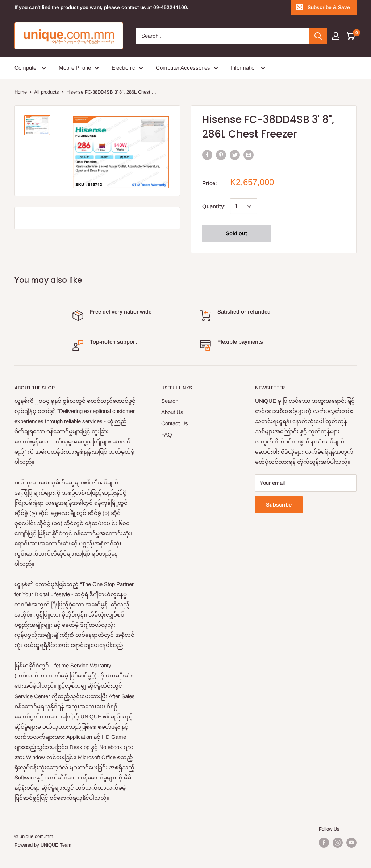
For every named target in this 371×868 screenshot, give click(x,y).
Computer (26, 68)
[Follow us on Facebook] (324, 843)
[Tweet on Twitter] (235, 155)
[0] (350, 36)
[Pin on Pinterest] (221, 155)
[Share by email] (248, 155)
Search (169, 401)
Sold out (236, 233)
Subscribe (279, 504)
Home (20, 92)
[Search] (318, 36)
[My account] (335, 36)
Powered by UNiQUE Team (42, 845)
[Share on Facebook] (207, 155)
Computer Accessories (183, 68)
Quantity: (214, 206)
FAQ (166, 434)
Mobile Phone (75, 68)
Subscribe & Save (329, 7)
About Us (172, 412)
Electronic (123, 68)
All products (46, 92)
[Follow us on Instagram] (338, 843)
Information (244, 68)
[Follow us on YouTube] (351, 843)
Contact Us (174, 423)
